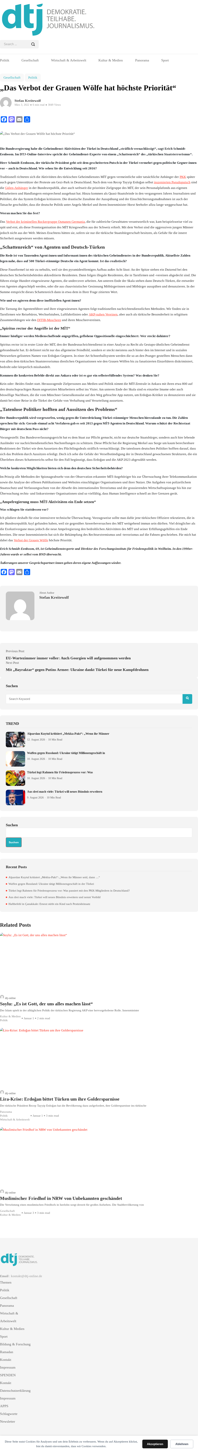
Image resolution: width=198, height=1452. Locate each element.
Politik (4, 60)
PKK (183, 177)
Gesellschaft (30, 60)
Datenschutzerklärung (15, 1390)
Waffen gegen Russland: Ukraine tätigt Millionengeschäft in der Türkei (51, 883)
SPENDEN (8, 1375)
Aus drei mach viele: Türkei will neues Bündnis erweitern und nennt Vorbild (55, 897)
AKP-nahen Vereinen (103, 314)
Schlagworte (8, 1414)
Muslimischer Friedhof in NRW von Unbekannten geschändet (61, 1198)
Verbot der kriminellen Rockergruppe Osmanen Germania (45, 222)
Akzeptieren (155, 1444)
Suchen (12, 825)
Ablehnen (181, 1444)
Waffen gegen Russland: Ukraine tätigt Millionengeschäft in (66, 753)
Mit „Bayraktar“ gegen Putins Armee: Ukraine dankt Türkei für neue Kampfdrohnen (77, 669)
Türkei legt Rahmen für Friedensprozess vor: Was (60, 772)
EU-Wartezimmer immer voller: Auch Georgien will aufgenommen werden (68, 658)
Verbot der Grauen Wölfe (31, 540)
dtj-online (10, 998)
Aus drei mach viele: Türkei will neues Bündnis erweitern (64, 791)
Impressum (7, 1367)
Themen (5, 1282)
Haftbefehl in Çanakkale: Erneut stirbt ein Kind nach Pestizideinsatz (49, 903)
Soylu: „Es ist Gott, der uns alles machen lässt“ (46, 1003)
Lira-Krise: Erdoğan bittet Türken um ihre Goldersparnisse (59, 1099)
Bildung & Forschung (15, 1344)
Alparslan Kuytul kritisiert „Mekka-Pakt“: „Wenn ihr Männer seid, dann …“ (54, 877)
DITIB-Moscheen (49, 320)
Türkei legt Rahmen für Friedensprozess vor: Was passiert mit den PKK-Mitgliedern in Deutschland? (69, 890)
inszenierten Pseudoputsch (172, 182)
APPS (4, 1406)
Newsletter (7, 1421)
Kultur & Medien (110, 60)
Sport (165, 60)
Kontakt (5, 1360)
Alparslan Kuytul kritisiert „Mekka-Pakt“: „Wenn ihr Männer (68, 733)
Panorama (142, 60)
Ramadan (6, 1352)
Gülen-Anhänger (16, 188)
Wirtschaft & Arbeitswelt (68, 60)
